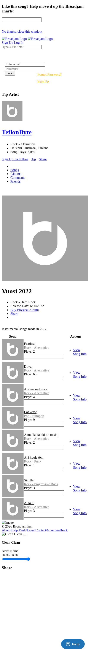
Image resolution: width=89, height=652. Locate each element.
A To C (29, 503)
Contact (40, 530)
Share (43, 159)
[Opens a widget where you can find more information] (73, 644)
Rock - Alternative (36, 347)
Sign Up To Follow (15, 159)
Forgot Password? (49, 74)
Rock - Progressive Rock (41, 484)
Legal (31, 530)
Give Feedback (57, 530)
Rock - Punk (32, 461)
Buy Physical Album (24, 310)
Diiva (28, 366)
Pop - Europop (34, 416)
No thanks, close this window (22, 31)
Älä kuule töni (33, 457)
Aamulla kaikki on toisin (40, 435)
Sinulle (28, 480)
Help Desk (18, 530)
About (6, 530)
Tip (33, 159)
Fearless (29, 344)
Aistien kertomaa (35, 389)
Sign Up (43, 81)
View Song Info (80, 352)
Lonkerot (30, 412)
